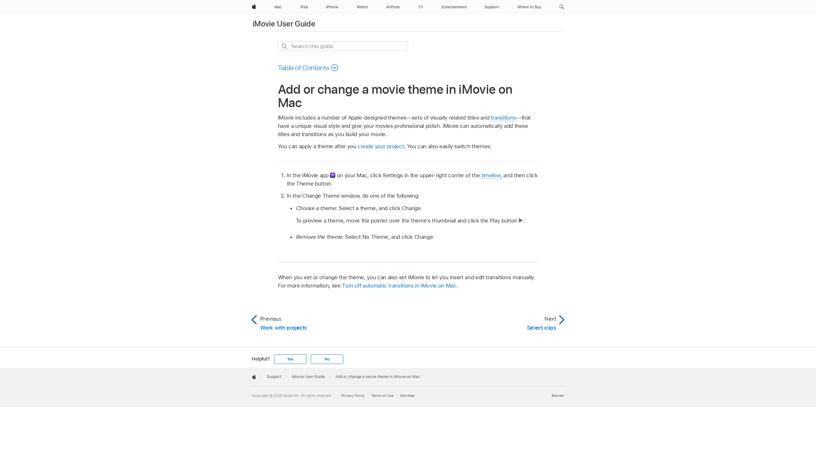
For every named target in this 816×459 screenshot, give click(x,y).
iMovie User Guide (284, 23)
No (327, 359)
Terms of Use (382, 395)
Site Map (407, 395)
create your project (381, 146)
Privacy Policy (353, 395)
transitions (503, 117)
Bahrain (558, 395)
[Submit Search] (284, 46)
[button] (562, 7)
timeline (490, 175)
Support (274, 377)
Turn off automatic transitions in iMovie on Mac (399, 285)
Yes (290, 359)
